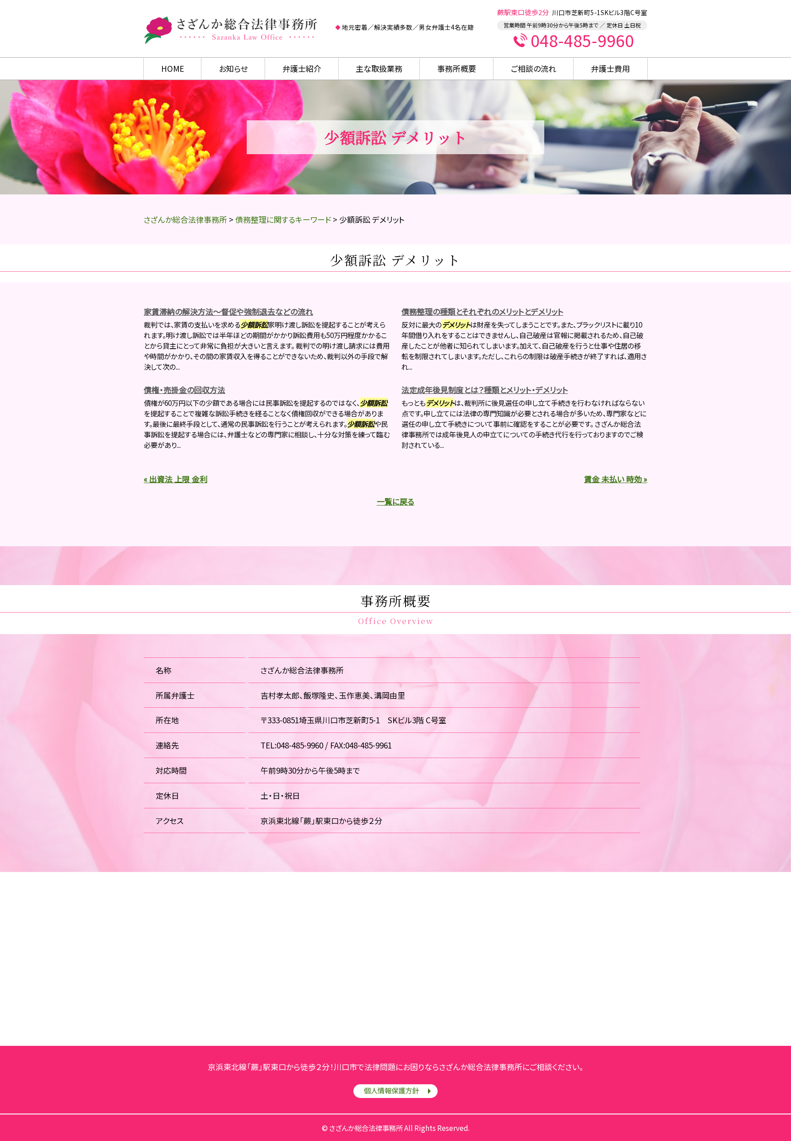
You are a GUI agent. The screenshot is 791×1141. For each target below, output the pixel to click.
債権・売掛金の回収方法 (184, 389)
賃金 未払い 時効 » (615, 478)
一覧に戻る (395, 501)
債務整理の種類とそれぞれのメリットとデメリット (482, 311)
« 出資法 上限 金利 (175, 478)
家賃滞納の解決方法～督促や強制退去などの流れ (228, 311)
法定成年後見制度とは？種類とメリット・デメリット (484, 389)
